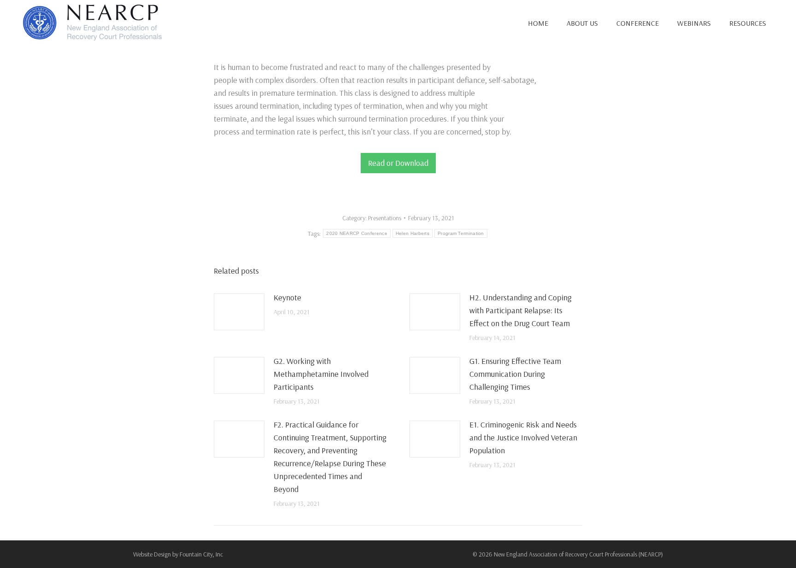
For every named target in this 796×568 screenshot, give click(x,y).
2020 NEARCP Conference (356, 233)
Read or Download (398, 163)
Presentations (384, 218)
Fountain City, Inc (201, 554)
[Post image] (239, 311)
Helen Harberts (412, 233)
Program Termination (461, 233)
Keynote (287, 297)
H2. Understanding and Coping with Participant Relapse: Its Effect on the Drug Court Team (520, 310)
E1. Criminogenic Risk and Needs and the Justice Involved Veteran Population (523, 437)
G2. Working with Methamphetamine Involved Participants (321, 374)
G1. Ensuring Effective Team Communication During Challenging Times (515, 374)
